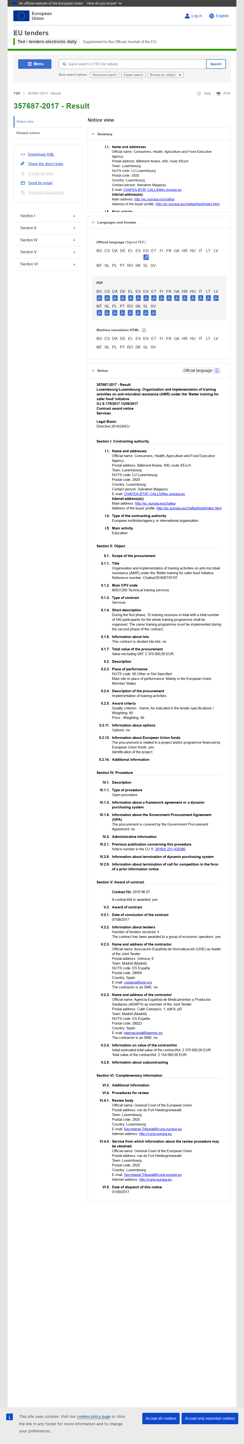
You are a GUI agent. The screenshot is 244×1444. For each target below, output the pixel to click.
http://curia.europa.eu (155, 1134)
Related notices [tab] (28, 133)
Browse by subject (163, 75)
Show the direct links (45, 164)
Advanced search (104, 75)
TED (17, 93)
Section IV (29, 240)
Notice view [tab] (25, 121)
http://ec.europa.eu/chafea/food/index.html (187, 204)
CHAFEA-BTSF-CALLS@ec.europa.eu (152, 190)
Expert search (133, 75)
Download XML (41, 154)
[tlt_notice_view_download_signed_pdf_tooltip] (146, 257)
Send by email (40, 183)
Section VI (29, 264)
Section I (27, 216)
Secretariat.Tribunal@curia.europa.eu (153, 1129)
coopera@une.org (138, 982)
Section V (28, 252)
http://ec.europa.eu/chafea (154, 199)
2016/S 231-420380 (170, 849)
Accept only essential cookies (210, 1418)
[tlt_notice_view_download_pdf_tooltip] (99, 298)
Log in (197, 16)
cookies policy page (94, 1416)
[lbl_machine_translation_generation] (144, 330)
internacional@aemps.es (143, 1033)
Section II (28, 228)
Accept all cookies (161, 1418)
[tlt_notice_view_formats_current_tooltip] (216, 370)
